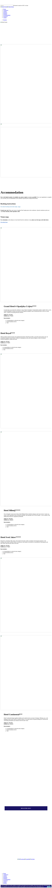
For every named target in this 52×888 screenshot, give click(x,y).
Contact (5, 881)
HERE (45, 886)
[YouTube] (32, 859)
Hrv (16, 206)
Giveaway (5, 880)
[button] (6, 325)
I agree (49, 886)
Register (5, 883)
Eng (19, 206)
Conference (5, 874)
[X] (18, 859)
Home (4, 873)
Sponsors (5, 877)
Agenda (5, 875)
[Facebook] (22, 859)
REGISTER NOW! (26, 808)
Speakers (5, 878)
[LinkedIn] (27, 859)
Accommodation (6, 879)
